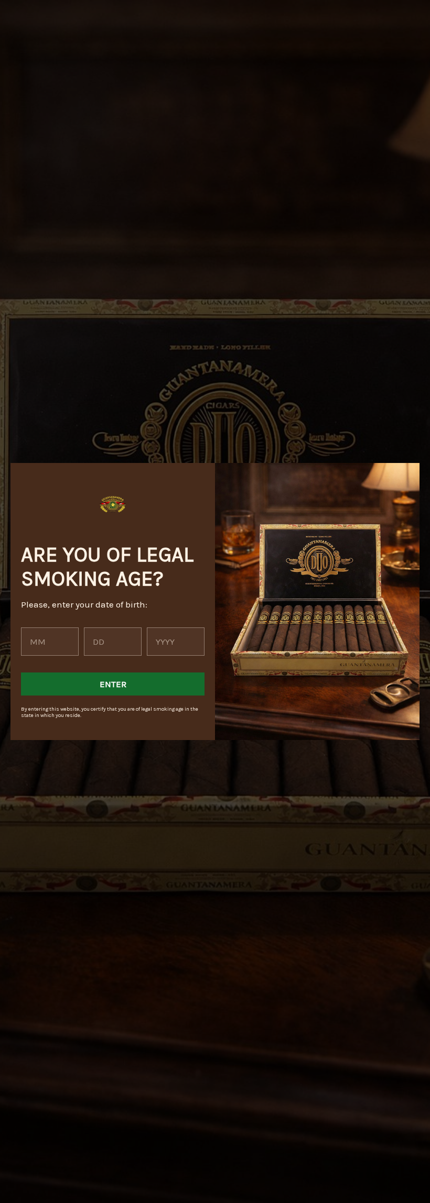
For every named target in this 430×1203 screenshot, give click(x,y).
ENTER (113, 684)
